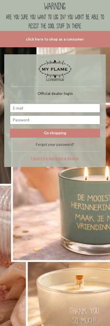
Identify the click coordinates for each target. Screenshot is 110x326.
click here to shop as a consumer (55, 39)
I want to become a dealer (55, 158)
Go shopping (55, 133)
